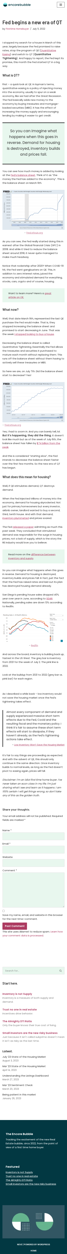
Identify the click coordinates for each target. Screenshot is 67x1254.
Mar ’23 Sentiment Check (17, 1085)
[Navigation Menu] (61, 4)
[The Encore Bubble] (17, 4)
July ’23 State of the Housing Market (24, 1056)
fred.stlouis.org (34, 232)
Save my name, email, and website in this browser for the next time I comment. (32, 917)
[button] (60, 970)
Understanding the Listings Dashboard (25, 1075)
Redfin (34, 645)
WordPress (43, 1244)
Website (7, 857)
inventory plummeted (15, 518)
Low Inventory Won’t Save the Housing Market (39, 744)
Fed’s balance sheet (23, 175)
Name (7, 830)
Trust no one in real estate (22, 1176)
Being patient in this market (19, 1094)
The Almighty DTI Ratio (19, 1180)
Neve (19, 1244)
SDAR (49, 598)
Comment (9, 870)
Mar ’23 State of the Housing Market (24, 1066)
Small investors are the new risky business (31, 1184)
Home (34, 1250)
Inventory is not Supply (19, 1172)
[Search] (61, 970)
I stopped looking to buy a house (34, 334)
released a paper (23, 527)
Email (6, 843)
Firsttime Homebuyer (17, 28)
